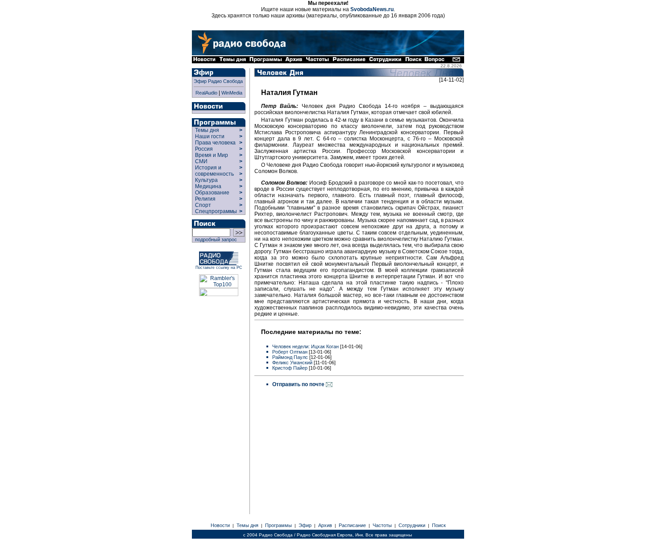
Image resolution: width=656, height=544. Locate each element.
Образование (212, 193)
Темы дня (207, 130)
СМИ (201, 161)
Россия (204, 149)
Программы (278, 525)
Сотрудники (412, 525)
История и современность (214, 171)
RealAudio (206, 92)
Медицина (208, 186)
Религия (205, 199)
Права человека (215, 143)
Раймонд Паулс (290, 357)
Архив (325, 525)
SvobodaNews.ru (372, 9)
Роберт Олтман (289, 351)
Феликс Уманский (292, 362)
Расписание (352, 525)
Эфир (305, 525)
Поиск (439, 525)
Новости (220, 525)
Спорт (202, 205)
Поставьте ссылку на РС (218, 267)
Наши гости (209, 136)
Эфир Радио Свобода (218, 81)
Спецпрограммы (215, 211)
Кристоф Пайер (289, 368)
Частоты (382, 525)
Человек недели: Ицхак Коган (305, 346)
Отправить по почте (299, 384)
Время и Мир (211, 155)
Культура (206, 180)
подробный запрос (214, 239)
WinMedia (231, 92)
